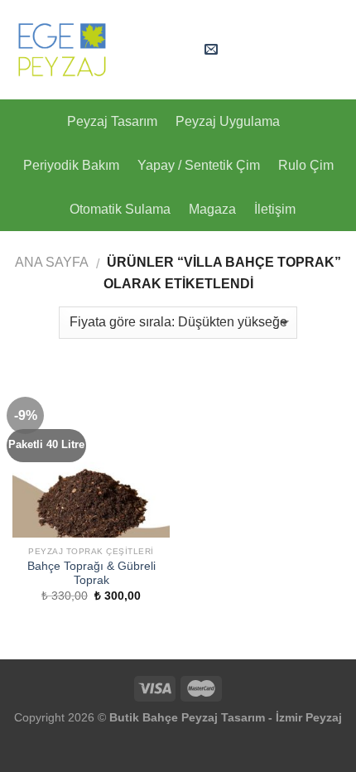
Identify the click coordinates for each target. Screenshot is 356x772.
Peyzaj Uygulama (228, 121)
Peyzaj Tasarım (112, 121)
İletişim (275, 209)
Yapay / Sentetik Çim (198, 165)
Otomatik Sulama (120, 209)
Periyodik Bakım (71, 165)
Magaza (212, 209)
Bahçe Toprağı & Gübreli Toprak (91, 573)
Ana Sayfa (52, 262)
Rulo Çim (306, 165)
